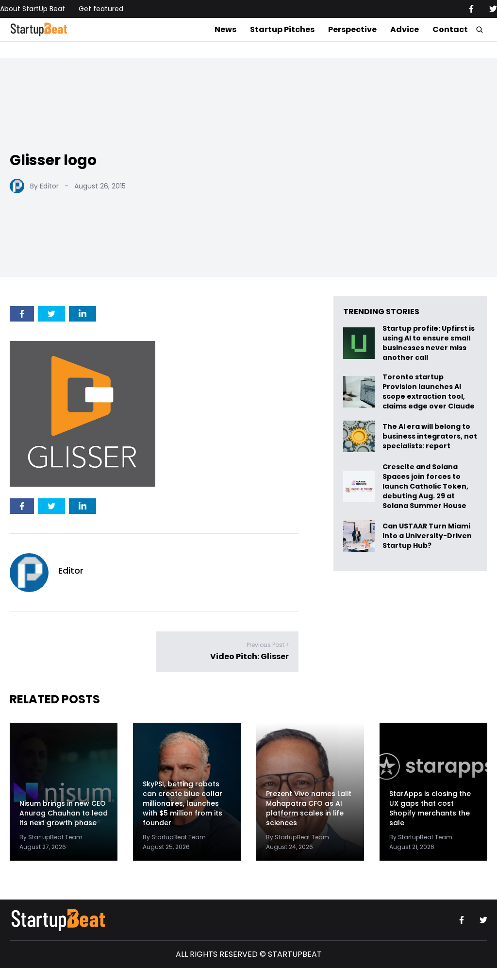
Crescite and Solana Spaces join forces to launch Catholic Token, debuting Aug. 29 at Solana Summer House (425, 486)
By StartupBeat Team (51, 837)
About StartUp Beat (32, 9)
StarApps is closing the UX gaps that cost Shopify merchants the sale (430, 808)
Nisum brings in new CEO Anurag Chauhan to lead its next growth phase (63, 813)
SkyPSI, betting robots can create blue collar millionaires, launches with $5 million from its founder (182, 803)
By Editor (44, 186)
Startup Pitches (282, 29)
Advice (404, 29)
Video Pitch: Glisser (249, 656)
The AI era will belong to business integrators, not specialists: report (429, 436)
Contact (450, 29)
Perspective (352, 29)
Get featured (101, 9)
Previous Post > (268, 645)
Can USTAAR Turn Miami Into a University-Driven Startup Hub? (427, 536)
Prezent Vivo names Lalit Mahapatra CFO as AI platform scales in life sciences (308, 808)
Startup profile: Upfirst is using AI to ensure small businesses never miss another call (428, 342)
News (225, 29)
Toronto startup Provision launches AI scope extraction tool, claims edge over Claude (429, 391)
